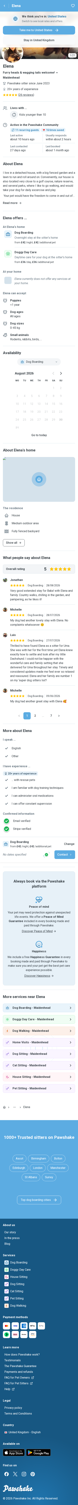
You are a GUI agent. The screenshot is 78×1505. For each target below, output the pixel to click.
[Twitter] (15, 1474)
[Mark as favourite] (73, 5)
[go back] (4, 5)
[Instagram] (24, 1474)
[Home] (4, 1107)
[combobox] (39, 361)
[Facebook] (6, 1474)
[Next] (59, 715)
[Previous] (19, 715)
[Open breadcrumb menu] (14, 1107)
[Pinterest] (32, 1474)
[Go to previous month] (53, 373)
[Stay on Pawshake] (46, 855)
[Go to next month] (60, 373)
